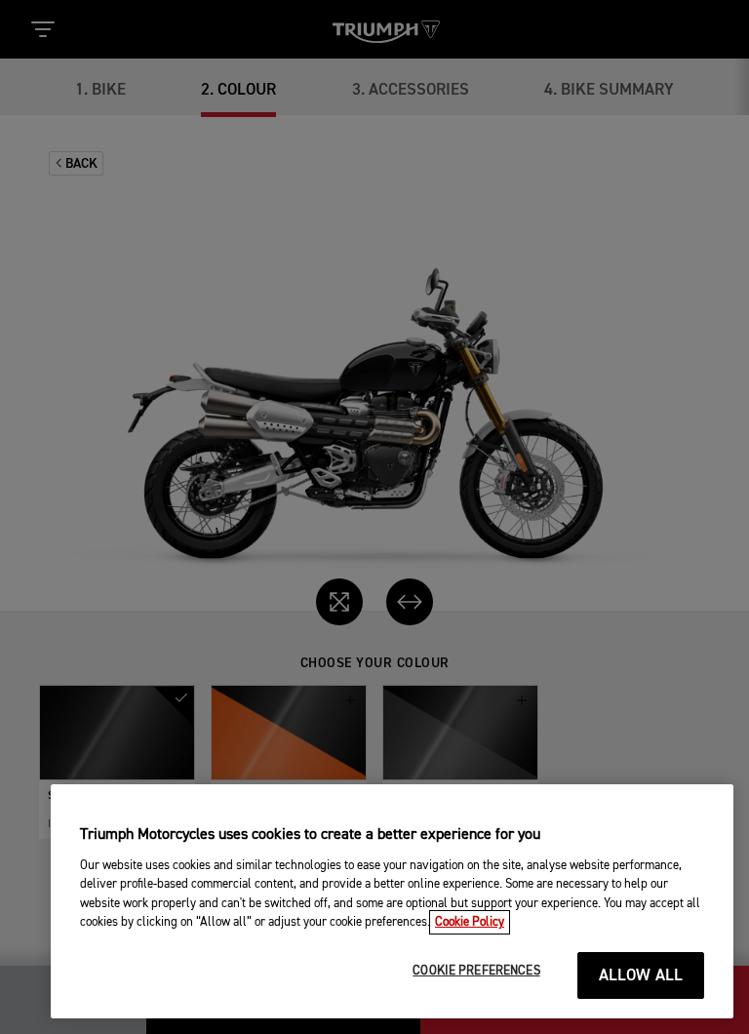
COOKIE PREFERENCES (476, 971)
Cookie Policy (469, 922)
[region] (392, 901)
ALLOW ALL (641, 976)
